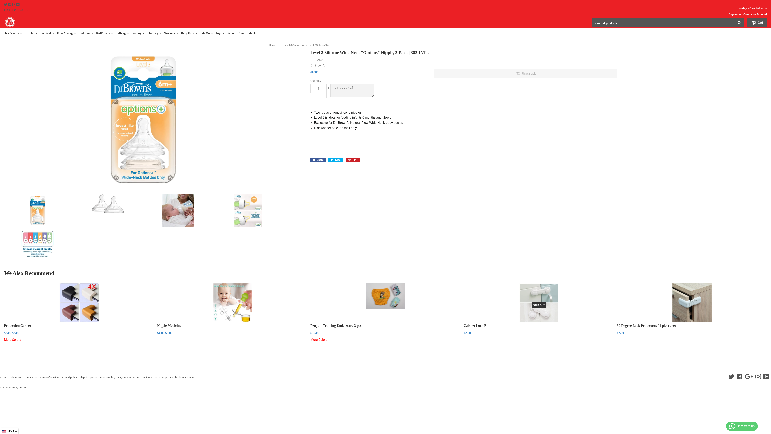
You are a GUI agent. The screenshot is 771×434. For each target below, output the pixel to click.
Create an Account (755, 14)
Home (272, 45)
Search (4, 377)
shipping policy (88, 377)
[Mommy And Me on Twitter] (6, 5)
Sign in (733, 14)
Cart (760, 22)
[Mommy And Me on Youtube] (18, 5)
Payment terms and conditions (135, 377)
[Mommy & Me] (195, 22)
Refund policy (69, 377)
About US (16, 377)
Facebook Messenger (182, 377)
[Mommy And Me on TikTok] (766, 378)
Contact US (30, 377)
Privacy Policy (107, 377)
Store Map (161, 377)
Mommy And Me (18, 387)
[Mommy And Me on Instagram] (14, 5)
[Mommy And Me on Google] (749, 378)
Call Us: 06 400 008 (19, 10)
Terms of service (49, 377)
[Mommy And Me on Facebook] (10, 5)
